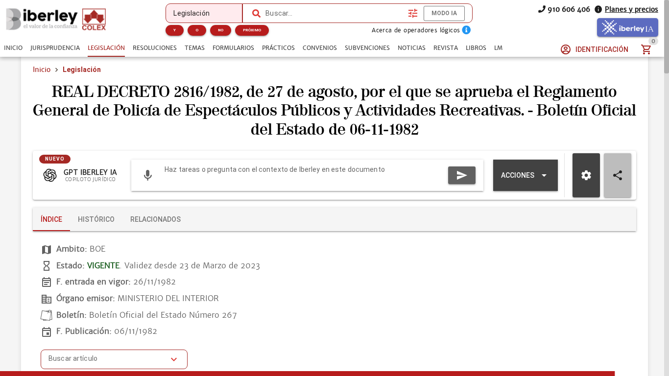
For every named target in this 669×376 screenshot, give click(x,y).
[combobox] (334, 13)
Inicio (41, 69)
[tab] (13, 48)
